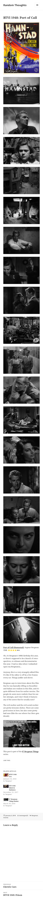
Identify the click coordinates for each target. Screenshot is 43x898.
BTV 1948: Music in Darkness (12, 788)
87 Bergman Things (30, 751)
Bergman (35, 815)
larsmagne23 (23, 815)
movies (5, 818)
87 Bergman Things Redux (14, 800)
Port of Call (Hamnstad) (13, 647)
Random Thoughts (14, 5)
